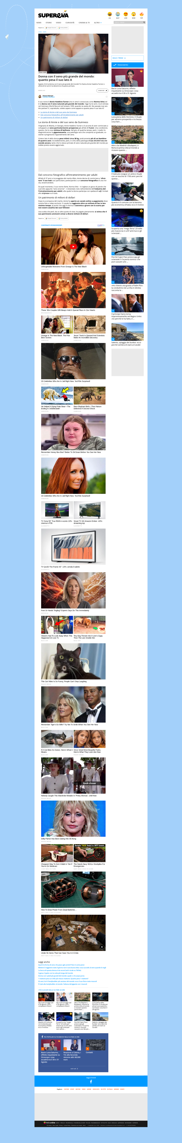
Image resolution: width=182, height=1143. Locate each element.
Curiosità (70, 22)
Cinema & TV (84, 22)
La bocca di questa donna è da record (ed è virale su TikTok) (59, 970)
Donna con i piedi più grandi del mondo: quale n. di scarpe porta (61, 976)
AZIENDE (116, 1089)
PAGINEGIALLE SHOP (79, 1122)
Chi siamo (49, 1125)
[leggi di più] (106, 96)
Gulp (117, 18)
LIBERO (58, 1122)
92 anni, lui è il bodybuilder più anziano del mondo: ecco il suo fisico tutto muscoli (67, 981)
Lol (110, 18)
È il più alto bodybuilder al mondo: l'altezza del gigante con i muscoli (62, 984)
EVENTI (122, 1089)
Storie (49, 22)
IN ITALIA (109, 1089)
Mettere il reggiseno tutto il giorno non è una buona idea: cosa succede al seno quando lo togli (72, 968)
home (40, 32)
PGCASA (88, 1122)
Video (58, 22)
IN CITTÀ (103, 1089)
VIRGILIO (62, 1122)
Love (125, 18)
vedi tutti (73, 1068)
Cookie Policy (67, 1125)
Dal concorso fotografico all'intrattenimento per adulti (62, 115)
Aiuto (84, 1125)
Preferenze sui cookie (76, 1125)
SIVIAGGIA (114, 1122)
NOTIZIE (66, 1089)
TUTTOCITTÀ (104, 1122)
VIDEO (84, 1089)
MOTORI (78, 1089)
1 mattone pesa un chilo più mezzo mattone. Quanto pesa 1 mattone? (63, 979)
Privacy (61, 1125)
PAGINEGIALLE (69, 1122)
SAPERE (89, 1089)
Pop (141, 18)
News (38, 22)
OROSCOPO (96, 1089)
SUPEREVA (135, 1122)
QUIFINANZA (121, 1122)
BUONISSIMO (128, 1122)
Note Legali (55, 1125)
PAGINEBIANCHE (95, 1122)
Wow (133, 18)
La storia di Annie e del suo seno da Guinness (58, 112)
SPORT (72, 1089)
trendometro (122, 65)
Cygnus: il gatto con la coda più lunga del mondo (55, 973)
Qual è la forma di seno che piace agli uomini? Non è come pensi (61, 965)
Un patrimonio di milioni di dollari (54, 117)
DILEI (109, 1122)
